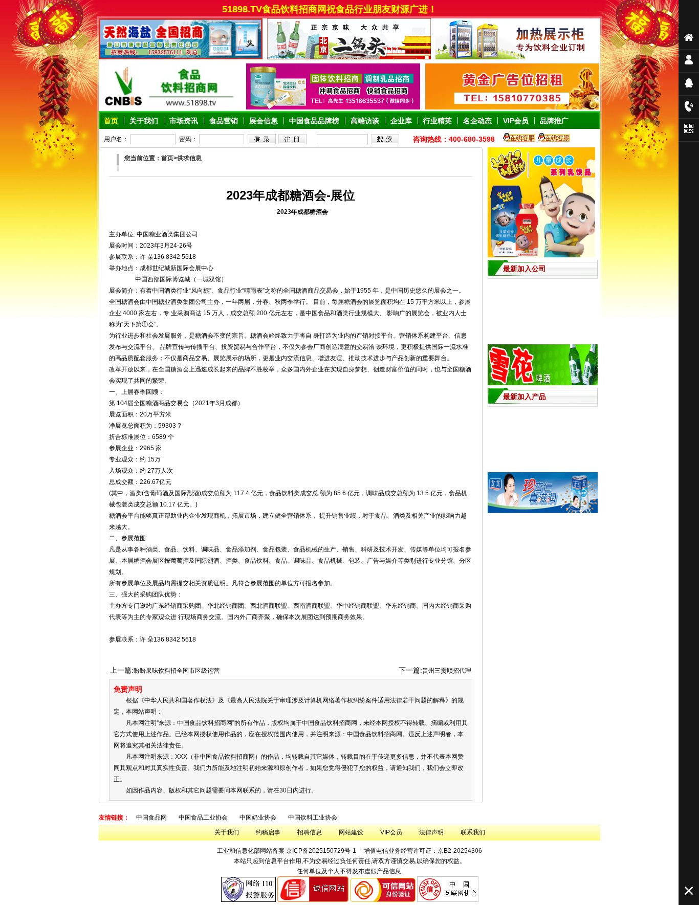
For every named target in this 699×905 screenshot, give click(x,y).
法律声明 (431, 832)
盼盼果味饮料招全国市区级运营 (177, 670)
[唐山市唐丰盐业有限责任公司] (181, 57)
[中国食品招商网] (170, 107)
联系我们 (473, 832)
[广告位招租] (512, 107)
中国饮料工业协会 (312, 817)
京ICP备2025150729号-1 (321, 850)
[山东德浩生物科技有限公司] (333, 107)
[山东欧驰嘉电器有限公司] (517, 57)
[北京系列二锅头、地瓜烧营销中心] (349, 57)
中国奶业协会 (257, 817)
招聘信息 (309, 832)
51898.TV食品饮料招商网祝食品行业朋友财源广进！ (352, 9)
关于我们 (226, 832)
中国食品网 (151, 817)
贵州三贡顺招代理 (446, 670)
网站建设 (351, 832)
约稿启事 (268, 832)
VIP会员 (391, 832)
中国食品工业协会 (203, 817)
